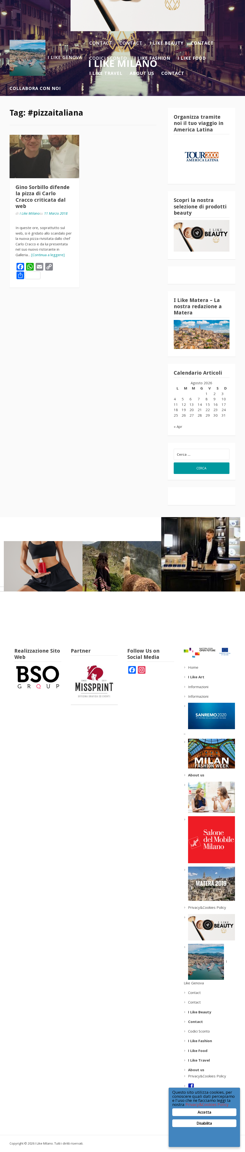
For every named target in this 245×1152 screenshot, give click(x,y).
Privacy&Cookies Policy (207, 907)
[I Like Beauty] (209, 926)
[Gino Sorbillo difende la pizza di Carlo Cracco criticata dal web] (44, 156)
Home (193, 667)
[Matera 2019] (209, 883)
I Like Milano (29, 213)
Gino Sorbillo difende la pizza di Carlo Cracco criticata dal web (43, 196)
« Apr (178, 426)
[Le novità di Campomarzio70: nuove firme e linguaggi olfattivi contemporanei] (200, 554)
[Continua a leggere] (48, 254)
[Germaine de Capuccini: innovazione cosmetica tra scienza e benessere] (43, 566)
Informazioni (198, 686)
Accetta (204, 1112)
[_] (209, 753)
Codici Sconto (108, 58)
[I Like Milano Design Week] (209, 839)
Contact (100, 43)
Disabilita (204, 1123)
